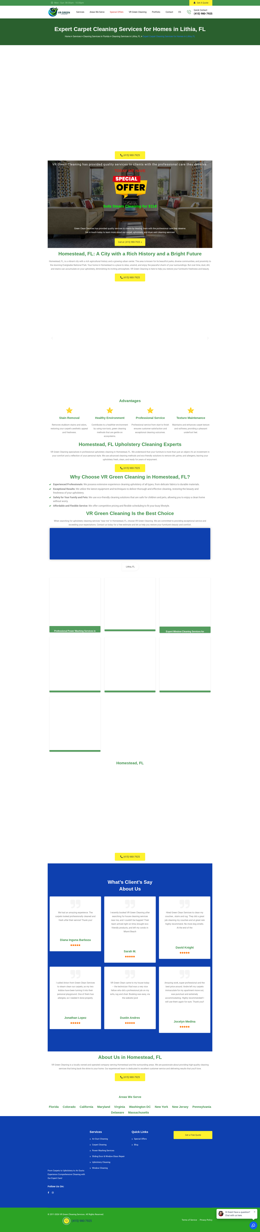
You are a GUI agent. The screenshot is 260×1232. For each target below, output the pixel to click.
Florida (54, 1106)
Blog (136, 1144)
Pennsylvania (201, 1106)
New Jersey (180, 1106)
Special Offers (116, 12)
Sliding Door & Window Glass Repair (108, 1156)
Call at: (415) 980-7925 (129, 242)
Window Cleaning (100, 1167)
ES (179, 12)
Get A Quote (202, 2)
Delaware (117, 1112)
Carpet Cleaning (99, 1144)
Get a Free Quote (193, 1134)
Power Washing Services (103, 1150)
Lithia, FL (130, 566)
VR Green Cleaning (138, 12)
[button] (52, 338)
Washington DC (140, 1106)
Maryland (103, 1106)
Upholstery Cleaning (101, 1161)
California (86, 1106)
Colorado (69, 1106)
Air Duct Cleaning (100, 1138)
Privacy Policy (206, 1219)
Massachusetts (138, 1112)
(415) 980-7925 (203, 13)
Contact (169, 12)
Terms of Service (189, 1219)
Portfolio (156, 12)
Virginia (119, 1106)
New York (161, 1106)
